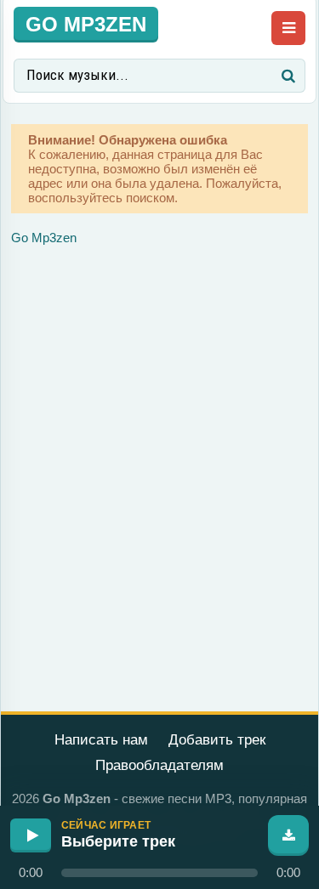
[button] (159, 873)
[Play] (30, 835)
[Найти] (288, 76)
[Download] (288, 835)
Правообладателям (159, 765)
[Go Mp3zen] (86, 24)
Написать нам (101, 740)
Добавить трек (216, 740)
